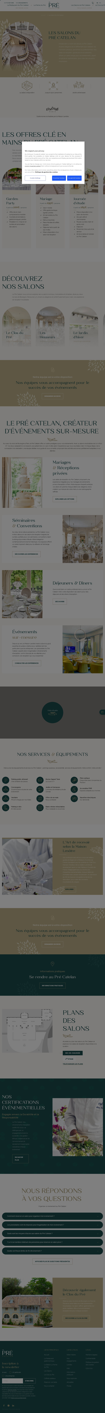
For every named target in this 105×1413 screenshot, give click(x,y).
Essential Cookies (59, 178)
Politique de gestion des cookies (46, 172)
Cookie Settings (35, 178)
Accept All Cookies (74, 178)
